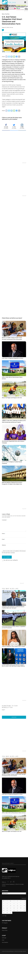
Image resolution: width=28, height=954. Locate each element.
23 (7, 910)
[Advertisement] (14, 148)
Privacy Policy (4, 930)
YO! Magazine (4, 922)
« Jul (3, 915)
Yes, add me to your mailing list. (11, 560)
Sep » (5, 915)
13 (20, 905)
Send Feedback (5, 942)
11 (14, 905)
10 (10, 905)
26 (17, 910)
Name (3, 533)
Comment (4, 520)
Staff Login (4, 937)
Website (4, 545)
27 (20, 910)
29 (3, 912)
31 (10, 912)
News (3, 14)
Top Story (7, 14)
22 (3, 910)
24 (10, 910)
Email (3, 539)
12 (17, 905)
